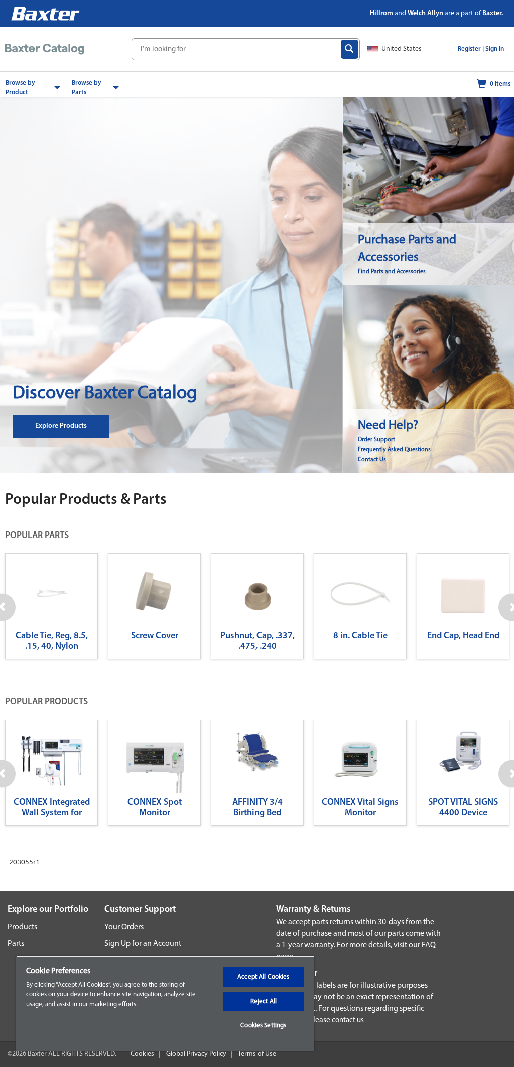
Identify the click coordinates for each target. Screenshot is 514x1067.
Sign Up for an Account (142, 944)
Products (22, 927)
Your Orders (124, 927)
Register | (471, 49)
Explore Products (61, 426)
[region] (165, 1003)
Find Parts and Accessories (392, 272)
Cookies (142, 1054)
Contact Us (372, 460)
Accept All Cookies (263, 977)
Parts (16, 944)
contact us (348, 1020)
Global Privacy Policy (196, 1054)
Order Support (376, 440)
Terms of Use (257, 1054)
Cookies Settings (263, 1025)
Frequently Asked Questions (394, 450)
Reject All (263, 1001)
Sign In (494, 49)
